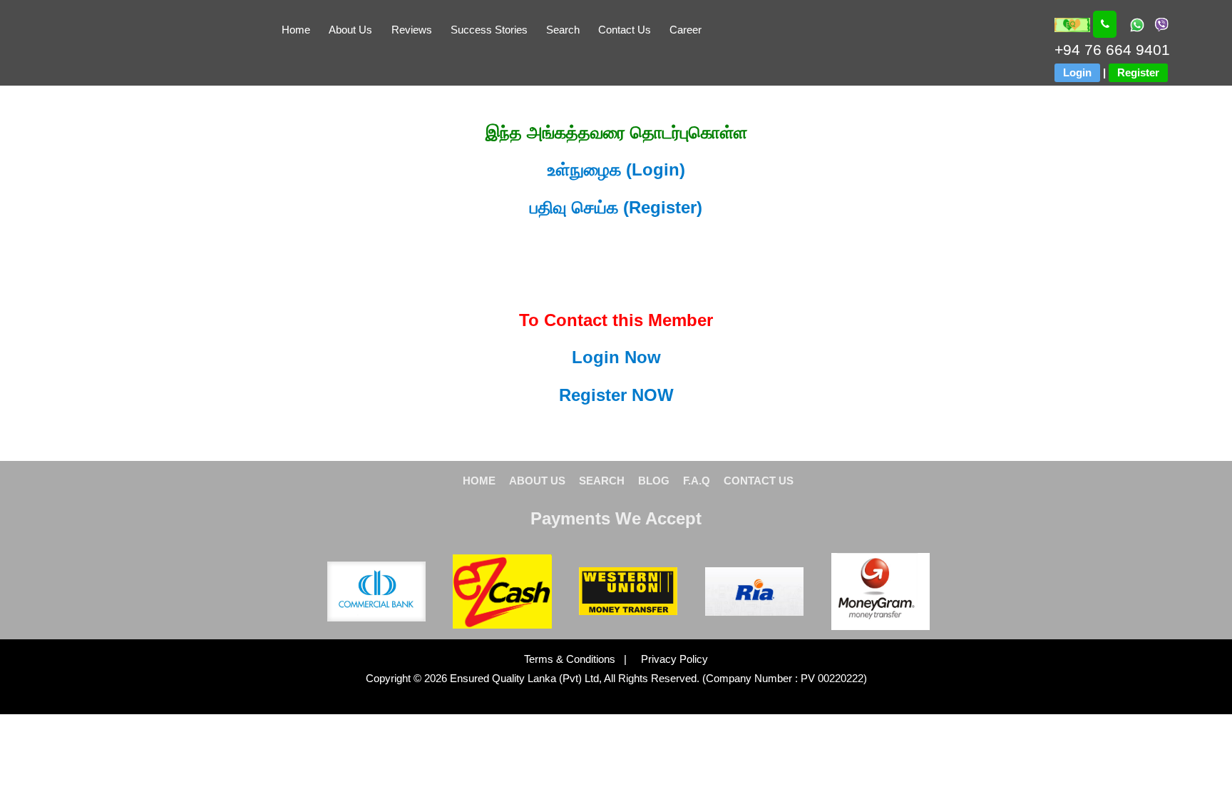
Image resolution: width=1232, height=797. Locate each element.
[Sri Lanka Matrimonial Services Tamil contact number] (1104, 24)
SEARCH (602, 480)
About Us (350, 30)
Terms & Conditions (571, 659)
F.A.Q (696, 480)
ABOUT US (537, 480)
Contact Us (624, 30)
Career (685, 30)
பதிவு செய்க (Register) (616, 207)
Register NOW (616, 395)
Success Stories (489, 30)
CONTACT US (759, 480)
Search (563, 30)
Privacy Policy (669, 659)
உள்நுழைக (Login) (616, 169)
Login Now (616, 357)
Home (296, 30)
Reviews (411, 30)
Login (1077, 72)
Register (1138, 72)
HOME (479, 480)
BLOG (653, 480)
